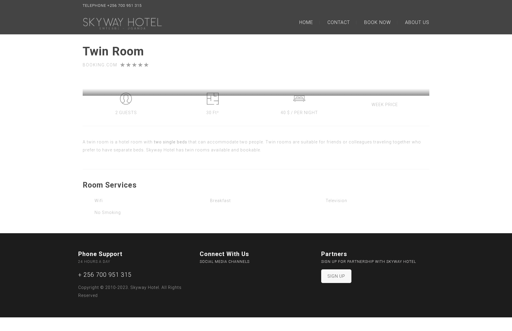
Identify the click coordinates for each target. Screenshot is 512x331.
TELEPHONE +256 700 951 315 (112, 5)
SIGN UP (336, 276)
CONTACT (338, 22)
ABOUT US (417, 22)
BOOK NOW (377, 22)
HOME (306, 22)
